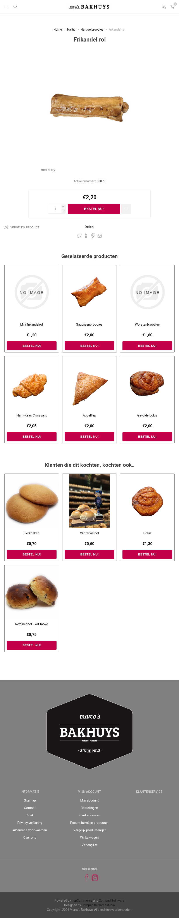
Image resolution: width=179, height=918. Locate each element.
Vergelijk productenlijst (89, 830)
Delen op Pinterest (93, 235)
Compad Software (111, 900)
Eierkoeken (31, 533)
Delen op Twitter (79, 235)
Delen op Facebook (86, 235)
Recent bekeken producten (89, 823)
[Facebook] (84, 877)
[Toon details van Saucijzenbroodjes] (89, 292)
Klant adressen (89, 815)
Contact (30, 808)
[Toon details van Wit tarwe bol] (89, 501)
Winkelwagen (89, 838)
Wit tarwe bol (89, 533)
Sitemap (30, 800)
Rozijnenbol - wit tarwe (31, 624)
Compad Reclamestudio (98, 905)
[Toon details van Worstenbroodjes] (147, 292)
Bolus (147, 533)
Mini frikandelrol (31, 324)
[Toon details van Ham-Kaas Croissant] (32, 383)
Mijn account (89, 800)
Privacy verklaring (29, 823)
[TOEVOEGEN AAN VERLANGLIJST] (126, 209)
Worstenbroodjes (147, 324)
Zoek (30, 815)
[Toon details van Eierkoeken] (32, 501)
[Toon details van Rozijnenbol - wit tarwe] (32, 592)
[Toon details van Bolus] (147, 501)
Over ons (29, 838)
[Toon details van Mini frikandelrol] (32, 292)
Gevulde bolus (147, 415)
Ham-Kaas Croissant (32, 415)
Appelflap (89, 415)
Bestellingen (89, 808)
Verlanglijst (89, 845)
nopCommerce (82, 900)
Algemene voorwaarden (30, 830)
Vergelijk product (24, 227)
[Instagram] (93, 877)
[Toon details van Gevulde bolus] (147, 383)
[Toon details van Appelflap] (89, 383)
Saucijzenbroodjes (89, 324)
